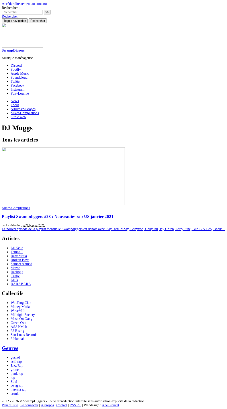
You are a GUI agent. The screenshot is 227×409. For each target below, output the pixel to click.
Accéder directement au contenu (24, 4)
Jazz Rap (17, 365)
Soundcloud (19, 77)
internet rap (18, 389)
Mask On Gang (21, 319)
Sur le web (18, 117)
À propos (47, 405)
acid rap (16, 361)
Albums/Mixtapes (23, 109)
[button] (10, 16)
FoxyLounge (20, 93)
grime (15, 369)
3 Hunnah (18, 339)
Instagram (17, 89)
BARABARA (21, 284)
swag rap (17, 385)
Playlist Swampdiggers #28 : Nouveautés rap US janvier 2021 (58, 216)
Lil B (14, 280)
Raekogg (17, 272)
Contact (61, 405)
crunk (15, 393)
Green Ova (18, 323)
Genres (10, 348)
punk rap (17, 373)
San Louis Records (24, 335)
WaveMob (18, 311)
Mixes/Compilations (25, 113)
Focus (15, 105)
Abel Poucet (110, 405)
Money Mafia (20, 307)
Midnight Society (23, 315)
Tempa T (17, 252)
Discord (16, 65)
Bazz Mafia (19, 256)
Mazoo (15, 268)
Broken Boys (20, 260)
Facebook (17, 85)
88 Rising (17, 331)
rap (13, 377)
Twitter (16, 81)
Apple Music (20, 73)
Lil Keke (17, 248)
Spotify (16, 69)
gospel (15, 357)
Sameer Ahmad (21, 264)
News (15, 101)
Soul (14, 381)
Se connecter (29, 405)
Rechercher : (11, 8)
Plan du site (10, 405)
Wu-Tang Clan (21, 303)
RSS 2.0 (75, 405)
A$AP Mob (19, 327)
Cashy (15, 276)
